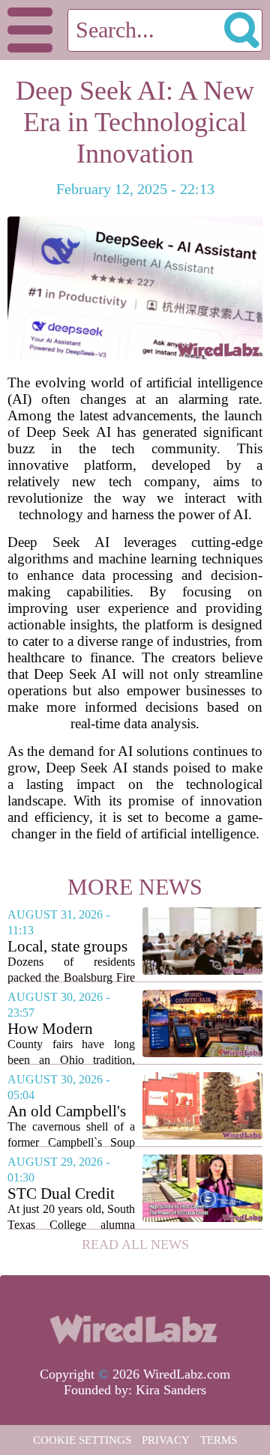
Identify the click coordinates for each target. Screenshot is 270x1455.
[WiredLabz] (135, 1327)
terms (218, 1440)
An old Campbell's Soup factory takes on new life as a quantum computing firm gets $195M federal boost (69, 1111)
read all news (135, 1244)
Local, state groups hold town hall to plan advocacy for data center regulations (68, 947)
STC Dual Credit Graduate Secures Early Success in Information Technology (63, 1194)
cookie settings (82, 1440)
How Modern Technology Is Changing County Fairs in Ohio (65, 1029)
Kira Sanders (171, 1389)
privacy (166, 1440)
